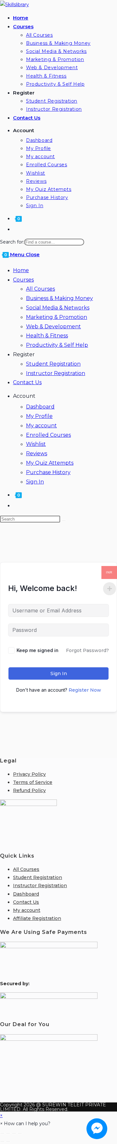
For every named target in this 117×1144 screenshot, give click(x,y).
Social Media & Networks (57, 308)
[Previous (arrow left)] (2, 1141)
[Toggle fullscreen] (8, 1133)
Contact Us (27, 382)
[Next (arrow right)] (8, 1141)
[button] (25, 1123)
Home (21, 270)
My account (41, 425)
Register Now (85, 690)
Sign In (35, 482)
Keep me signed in (37, 650)
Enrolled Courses (48, 435)
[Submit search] (63, 520)
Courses (23, 280)
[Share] (14, 1133)
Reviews (36, 453)
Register (24, 354)
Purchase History (48, 472)
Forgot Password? (87, 650)
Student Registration (53, 364)
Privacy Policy (29, 774)
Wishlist (36, 444)
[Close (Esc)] (20, 1133)
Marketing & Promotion (56, 317)
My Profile (39, 416)
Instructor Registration (55, 373)
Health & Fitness (47, 336)
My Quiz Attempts (49, 463)
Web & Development (53, 326)
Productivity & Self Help (57, 345)
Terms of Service (32, 782)
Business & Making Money (59, 298)
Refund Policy (29, 790)
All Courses (40, 289)
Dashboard (40, 407)
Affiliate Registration (37, 918)
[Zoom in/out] (2, 1133)
